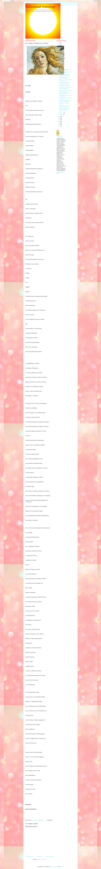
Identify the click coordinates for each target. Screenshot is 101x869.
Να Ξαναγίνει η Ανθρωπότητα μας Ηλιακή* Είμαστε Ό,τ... (65, 93)
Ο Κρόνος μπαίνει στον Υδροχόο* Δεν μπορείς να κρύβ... (65, 91)
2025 (59, 44)
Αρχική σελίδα (39, 856)
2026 (59, 42)
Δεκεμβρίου (61, 53)
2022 (59, 48)
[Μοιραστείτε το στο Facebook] (50, 820)
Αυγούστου (61, 59)
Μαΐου (60, 64)
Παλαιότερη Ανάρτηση (50, 856)
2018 (59, 118)
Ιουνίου (60, 63)
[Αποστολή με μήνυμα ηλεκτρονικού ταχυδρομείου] (47, 820)
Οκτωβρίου (61, 56)
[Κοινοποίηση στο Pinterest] (51, 820)
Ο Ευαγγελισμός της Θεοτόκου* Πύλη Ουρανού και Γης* (65, 72)
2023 (59, 47)
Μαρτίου (60, 67)
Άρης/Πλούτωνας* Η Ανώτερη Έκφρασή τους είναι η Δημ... (64, 75)
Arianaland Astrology (40, 7)
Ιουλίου (60, 61)
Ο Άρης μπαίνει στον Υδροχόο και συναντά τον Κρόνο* (65, 70)
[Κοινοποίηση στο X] (49, 820)
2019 (59, 116)
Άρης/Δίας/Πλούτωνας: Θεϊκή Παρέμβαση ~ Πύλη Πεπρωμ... (65, 85)
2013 (59, 126)
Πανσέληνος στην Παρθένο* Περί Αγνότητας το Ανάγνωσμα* (65, 101)
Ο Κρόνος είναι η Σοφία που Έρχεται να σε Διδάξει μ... (65, 98)
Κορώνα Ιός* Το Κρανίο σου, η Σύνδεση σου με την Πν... (64, 83)
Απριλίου (60, 66)
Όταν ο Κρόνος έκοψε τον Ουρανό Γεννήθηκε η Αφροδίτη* (65, 88)
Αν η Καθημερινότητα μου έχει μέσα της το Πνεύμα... (65, 96)
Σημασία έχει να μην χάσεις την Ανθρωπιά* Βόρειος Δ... (64, 109)
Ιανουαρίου (61, 114)
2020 (59, 52)
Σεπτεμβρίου (61, 58)
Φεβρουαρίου (61, 112)
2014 (59, 124)
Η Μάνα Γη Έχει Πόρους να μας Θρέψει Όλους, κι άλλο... (64, 106)
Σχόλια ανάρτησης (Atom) (42, 859)
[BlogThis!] (48, 820)
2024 (59, 45)
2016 (59, 121)
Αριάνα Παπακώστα (60, 136)
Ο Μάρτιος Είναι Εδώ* (63, 110)
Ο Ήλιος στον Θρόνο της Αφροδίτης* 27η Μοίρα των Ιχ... (65, 80)
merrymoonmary (54, 866)
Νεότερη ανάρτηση (29, 856)
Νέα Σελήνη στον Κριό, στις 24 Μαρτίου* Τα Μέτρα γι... (64, 78)
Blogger (61, 866)
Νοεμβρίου (61, 55)
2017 (59, 119)
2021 (59, 50)
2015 (59, 122)
